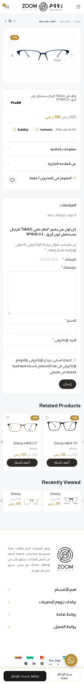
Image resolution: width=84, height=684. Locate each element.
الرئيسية (77, 21)
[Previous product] (14, 21)
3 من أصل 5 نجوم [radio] (49, 259)
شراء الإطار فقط (64, 676)
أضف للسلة (61, 462)
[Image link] (65, 559)
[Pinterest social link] (42, 663)
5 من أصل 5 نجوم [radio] (41, 259)
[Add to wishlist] (12, 180)
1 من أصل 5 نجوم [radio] (56, 259)
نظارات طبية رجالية (47, 21)
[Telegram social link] (26, 663)
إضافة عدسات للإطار (25, 676)
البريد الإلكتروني (64, 340)
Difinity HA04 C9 (65, 443)
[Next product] (5, 21)
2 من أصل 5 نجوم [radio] (52, 259)
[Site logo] (42, 6)
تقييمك (69, 259)
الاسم (70, 320)
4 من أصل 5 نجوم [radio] (45, 259)
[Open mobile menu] (78, 6)
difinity (73, 448)
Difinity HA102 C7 (25, 443)
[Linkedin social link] (34, 663)
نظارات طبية (65, 21)
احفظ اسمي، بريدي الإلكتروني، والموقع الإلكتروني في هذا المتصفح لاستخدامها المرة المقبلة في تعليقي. (44, 366)
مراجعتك (68, 267)
